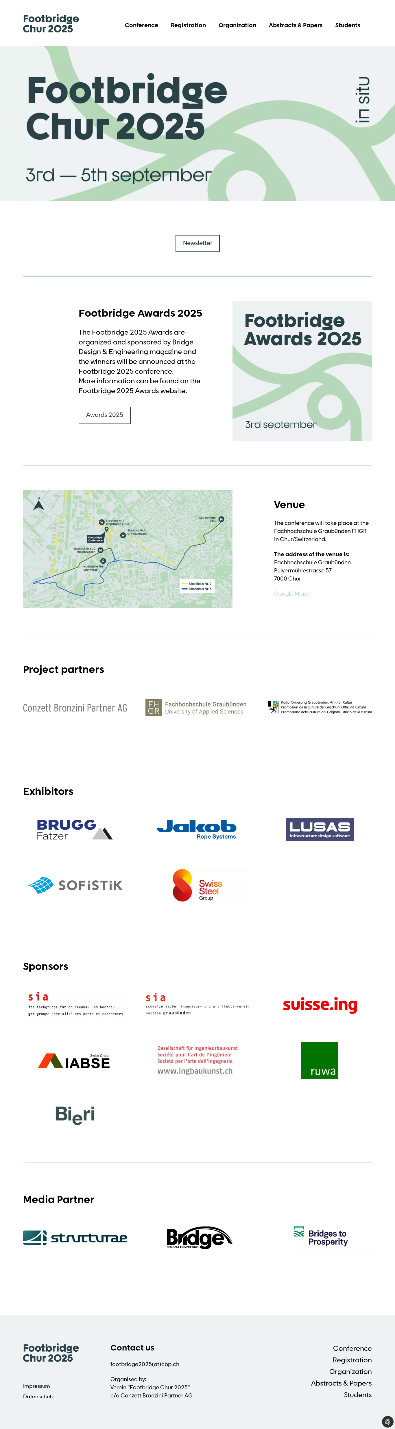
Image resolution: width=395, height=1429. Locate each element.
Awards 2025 (104, 415)
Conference (141, 26)
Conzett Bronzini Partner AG (157, 1396)
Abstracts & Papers (296, 26)
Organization (237, 26)
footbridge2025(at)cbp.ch (144, 1365)
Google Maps (291, 594)
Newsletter (197, 243)
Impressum (36, 1386)
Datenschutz (38, 1397)
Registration (188, 26)
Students (347, 26)
